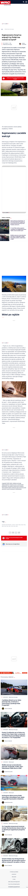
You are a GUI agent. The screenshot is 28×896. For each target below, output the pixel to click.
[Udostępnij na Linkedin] (16, 532)
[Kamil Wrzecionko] (3, 772)
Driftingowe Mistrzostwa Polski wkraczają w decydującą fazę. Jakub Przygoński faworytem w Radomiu (13, 797)
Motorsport (11, 762)
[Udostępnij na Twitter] (19, 532)
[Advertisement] (14, 12)
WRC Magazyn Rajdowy (14, 881)
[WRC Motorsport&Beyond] (6, 5)
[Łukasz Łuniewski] (20, 44)
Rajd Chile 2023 (5, 526)
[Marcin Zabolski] (3, 708)
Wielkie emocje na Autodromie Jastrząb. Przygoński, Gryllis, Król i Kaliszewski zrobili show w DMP (12, 766)
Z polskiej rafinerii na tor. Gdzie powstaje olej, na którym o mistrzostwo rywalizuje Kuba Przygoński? (11, 702)
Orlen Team (18, 524)
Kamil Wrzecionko (9, 771)
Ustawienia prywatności (14, 886)
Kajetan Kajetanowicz (6, 524)
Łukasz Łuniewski (24, 44)
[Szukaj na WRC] (23, 2)
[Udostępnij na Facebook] (10, 532)
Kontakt (14, 874)
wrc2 (17, 526)
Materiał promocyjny (7, 44)
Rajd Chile (23, 524)
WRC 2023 (13, 526)
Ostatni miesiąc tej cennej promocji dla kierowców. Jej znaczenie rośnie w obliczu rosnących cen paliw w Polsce (13, 860)
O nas (14, 879)
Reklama (14, 876)
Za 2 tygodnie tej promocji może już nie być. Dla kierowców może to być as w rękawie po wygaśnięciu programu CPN (14, 829)
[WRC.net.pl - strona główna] (2, 29)
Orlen (13, 524)
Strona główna (14, 871)
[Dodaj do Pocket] (13, 532)
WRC (10, 526)
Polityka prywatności (14, 884)
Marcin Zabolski (8, 708)
